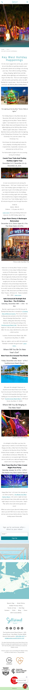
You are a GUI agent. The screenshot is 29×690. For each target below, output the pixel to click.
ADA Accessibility (16, 613)
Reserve (14, 688)
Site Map (21, 608)
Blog (8, 49)
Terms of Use (12, 608)
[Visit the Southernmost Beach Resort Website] (15, 2)
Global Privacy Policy (16, 606)
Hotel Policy (21, 603)
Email (4, 534)
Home (2, 49)
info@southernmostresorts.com (14, 638)
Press (25, 610)
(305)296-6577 (20, 636)
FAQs (14, 610)
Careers (7, 610)
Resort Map (10, 603)
